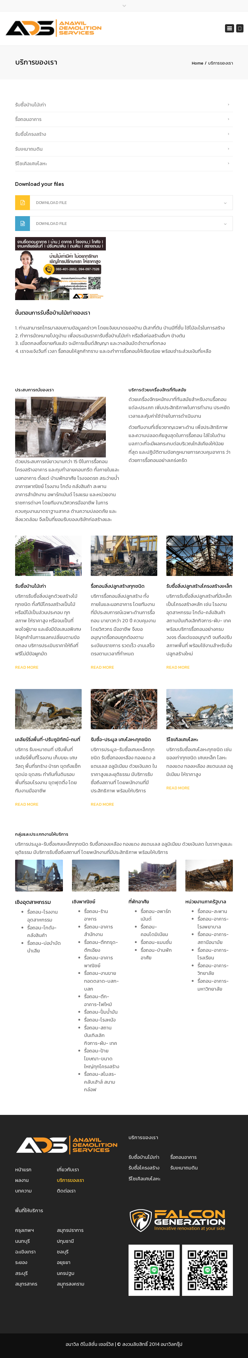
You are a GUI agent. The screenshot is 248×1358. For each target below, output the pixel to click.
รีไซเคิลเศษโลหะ (31, 163)
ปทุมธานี (65, 1241)
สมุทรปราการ (70, 1230)
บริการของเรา (70, 1180)
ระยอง (21, 1262)
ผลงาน (22, 1180)
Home (197, 63)
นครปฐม (65, 1273)
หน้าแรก (23, 1169)
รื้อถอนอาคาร (28, 119)
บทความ (23, 1190)
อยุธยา (63, 1262)
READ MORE (26, 667)
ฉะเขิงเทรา (25, 1251)
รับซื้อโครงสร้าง (30, 134)
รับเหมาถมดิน (29, 148)
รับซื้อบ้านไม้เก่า (30, 104)
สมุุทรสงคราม (70, 1283)
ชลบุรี (62, 1251)
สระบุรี (21, 1273)
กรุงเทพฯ (24, 1230)
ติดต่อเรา (66, 1190)
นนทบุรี (22, 1241)
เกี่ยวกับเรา (68, 1169)
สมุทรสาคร (26, 1283)
